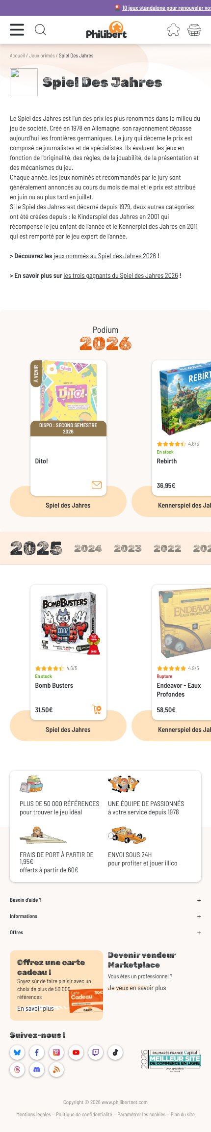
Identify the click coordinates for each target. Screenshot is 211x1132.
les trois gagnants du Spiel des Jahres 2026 (121, 275)
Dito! (42, 461)
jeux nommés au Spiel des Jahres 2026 (104, 255)
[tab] (36, 548)
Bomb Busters (54, 685)
